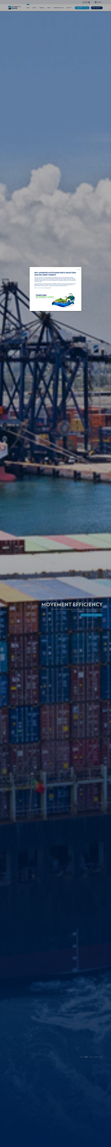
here (38, 287)
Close (78, 269)
